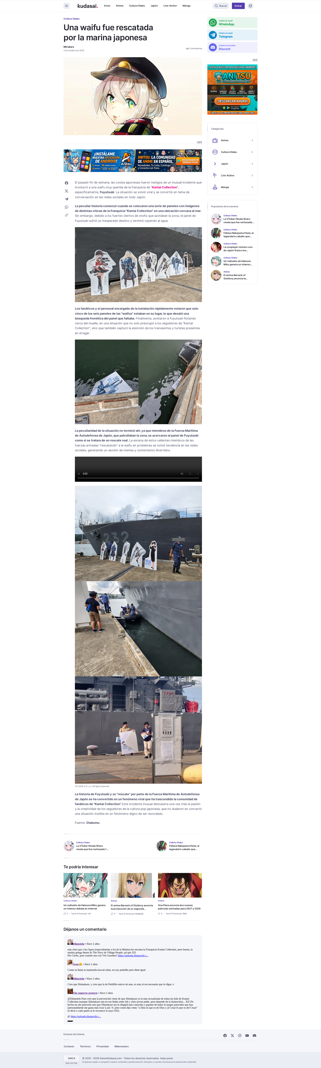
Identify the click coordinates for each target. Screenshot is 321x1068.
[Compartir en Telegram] (67, 199)
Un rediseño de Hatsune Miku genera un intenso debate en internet (84, 907)
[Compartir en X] (67, 191)
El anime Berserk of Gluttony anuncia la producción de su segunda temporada (132, 908)
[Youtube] (247, 1036)
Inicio (107, 5)
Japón (154, 5)
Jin (89, 913)
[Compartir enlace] (67, 215)
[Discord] (254, 1036)
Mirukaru (69, 46)
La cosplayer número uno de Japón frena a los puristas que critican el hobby (238, 252)
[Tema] (250, 6)
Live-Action (170, 5)
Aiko (185, 913)
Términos (85, 1046)
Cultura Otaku (137, 5)
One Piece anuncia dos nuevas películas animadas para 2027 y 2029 (179, 907)
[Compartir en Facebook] (67, 183)
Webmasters (121, 1046)
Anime (119, 5)
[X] (232, 1036)
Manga (186, 5)
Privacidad (102, 1046)
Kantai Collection (164, 187)
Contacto (69, 1046)
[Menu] (67, 6)
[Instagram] (240, 1036)
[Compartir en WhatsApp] (67, 207)
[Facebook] (225, 1036)
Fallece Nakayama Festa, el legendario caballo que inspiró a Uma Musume (184, 849)
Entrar (238, 5)
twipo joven (166, 1058)
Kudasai (139, 913)
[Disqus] (132, 980)
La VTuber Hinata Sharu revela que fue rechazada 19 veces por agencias (92, 849)
